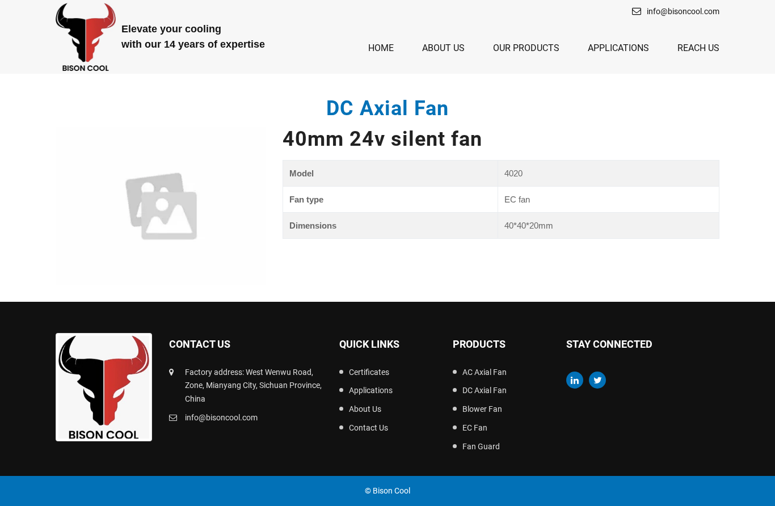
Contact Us (368, 427)
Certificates (369, 372)
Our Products (526, 48)
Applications (618, 48)
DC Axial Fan (484, 390)
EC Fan (474, 427)
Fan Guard (481, 446)
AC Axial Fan (484, 372)
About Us (443, 48)
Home (381, 48)
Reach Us (698, 48)
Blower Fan (482, 409)
